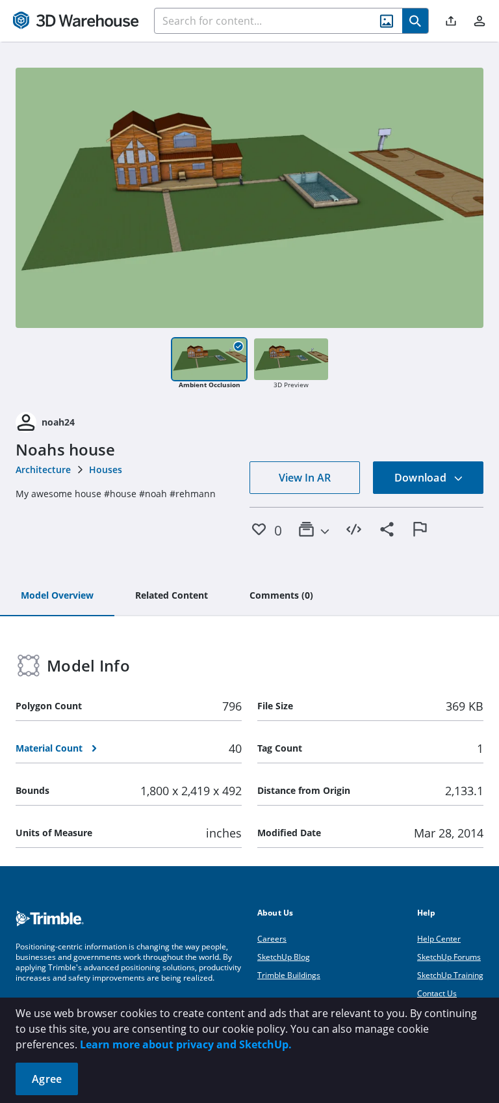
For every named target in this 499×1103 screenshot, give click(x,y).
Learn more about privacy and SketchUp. (186, 1044)
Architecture (43, 469)
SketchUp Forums (449, 956)
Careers (272, 938)
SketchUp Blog (283, 956)
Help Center (439, 938)
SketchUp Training (450, 975)
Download (421, 477)
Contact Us (437, 993)
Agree (47, 1079)
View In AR (305, 477)
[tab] (57, 596)
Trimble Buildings (288, 975)
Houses (105, 469)
